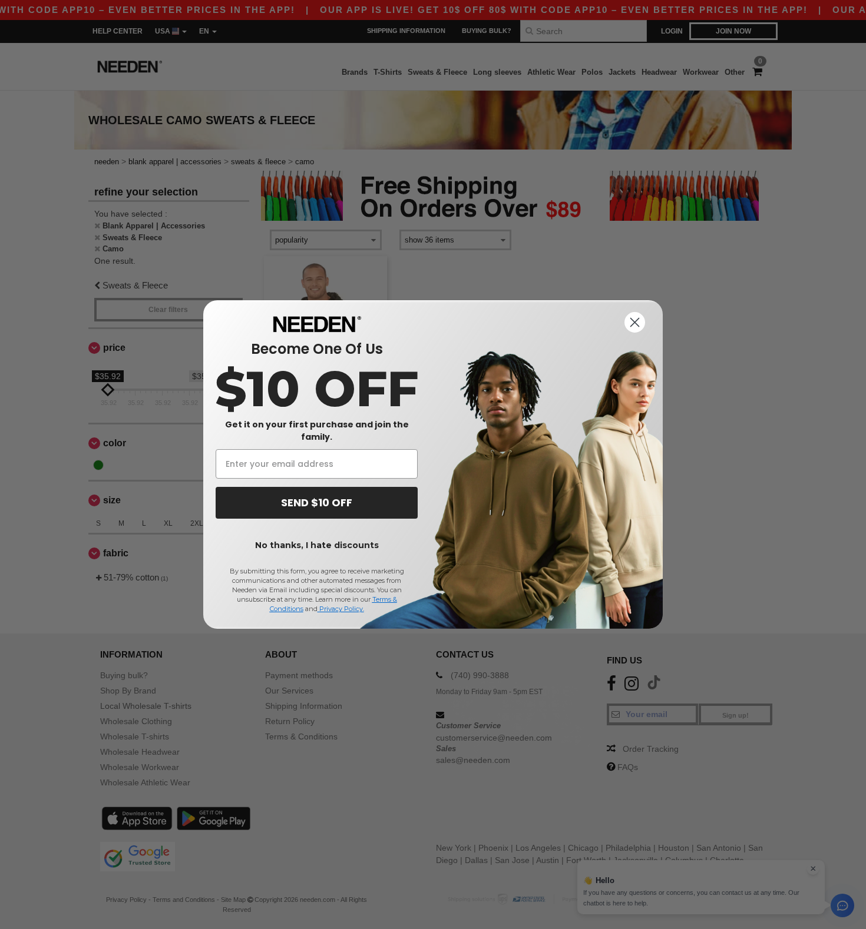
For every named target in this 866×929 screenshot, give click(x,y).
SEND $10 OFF (316, 502)
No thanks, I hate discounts (317, 545)
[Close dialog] (634, 322)
